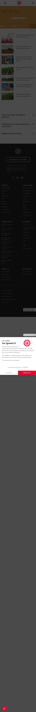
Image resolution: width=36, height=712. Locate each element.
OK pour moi (27, 373)
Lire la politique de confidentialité (10, 360)
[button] (4, 708)
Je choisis (9, 373)
